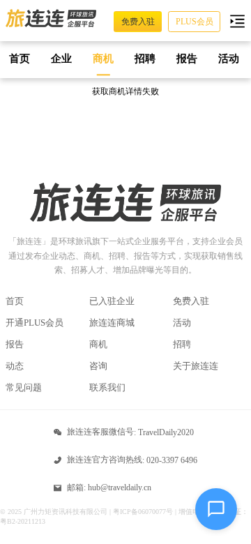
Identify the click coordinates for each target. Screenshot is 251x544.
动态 (15, 366)
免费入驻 (191, 301)
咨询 (98, 366)
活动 (182, 322)
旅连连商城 (112, 322)
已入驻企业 (112, 301)
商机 (98, 344)
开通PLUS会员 (34, 322)
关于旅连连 (195, 366)
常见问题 (24, 387)
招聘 (182, 344)
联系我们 (107, 387)
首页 (15, 301)
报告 (15, 344)
